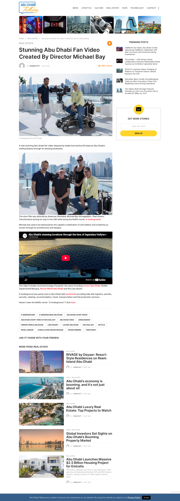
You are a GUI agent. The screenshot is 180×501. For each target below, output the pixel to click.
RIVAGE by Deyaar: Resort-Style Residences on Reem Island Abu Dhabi (86, 358)
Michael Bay (88, 325)
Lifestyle (86, 8)
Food (124, 8)
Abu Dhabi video (67, 320)
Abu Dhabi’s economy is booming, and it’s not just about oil (85, 384)
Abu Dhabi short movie (77, 315)
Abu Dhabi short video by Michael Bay (38, 320)
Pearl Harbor (27, 330)
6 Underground (93, 219)
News (75, 8)
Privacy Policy (134, 497)
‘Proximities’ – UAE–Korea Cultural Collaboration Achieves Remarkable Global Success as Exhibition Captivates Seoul (142, 61)
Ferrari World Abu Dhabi (52, 288)
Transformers (74, 330)
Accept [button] (146, 498)
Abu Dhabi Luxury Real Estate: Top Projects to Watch (88, 408)
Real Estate (112, 8)
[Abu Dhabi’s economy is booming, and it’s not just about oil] (41, 388)
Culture (99, 8)
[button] (158, 8)
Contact (151, 8)
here (73, 302)
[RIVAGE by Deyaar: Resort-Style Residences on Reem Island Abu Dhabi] (41, 362)
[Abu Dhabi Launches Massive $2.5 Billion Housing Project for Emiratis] (41, 466)
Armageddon (84, 320)
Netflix (101, 325)
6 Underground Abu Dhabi (50, 315)
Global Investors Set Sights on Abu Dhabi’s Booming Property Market (89, 437)
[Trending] (109, 43)
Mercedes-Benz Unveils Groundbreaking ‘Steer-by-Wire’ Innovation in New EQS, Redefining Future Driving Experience (141, 81)
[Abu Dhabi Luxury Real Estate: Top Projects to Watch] (41, 414)
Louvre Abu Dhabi (91, 285)
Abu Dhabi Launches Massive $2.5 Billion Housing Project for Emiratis (88, 462)
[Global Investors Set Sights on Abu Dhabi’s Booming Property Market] (41, 440)
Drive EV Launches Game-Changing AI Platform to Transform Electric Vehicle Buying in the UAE (141, 71)
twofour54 (71, 294)
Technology (137, 8)
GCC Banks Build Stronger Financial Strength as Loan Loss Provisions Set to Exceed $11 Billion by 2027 (141, 91)
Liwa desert (53, 325)
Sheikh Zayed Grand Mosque (50, 330)
